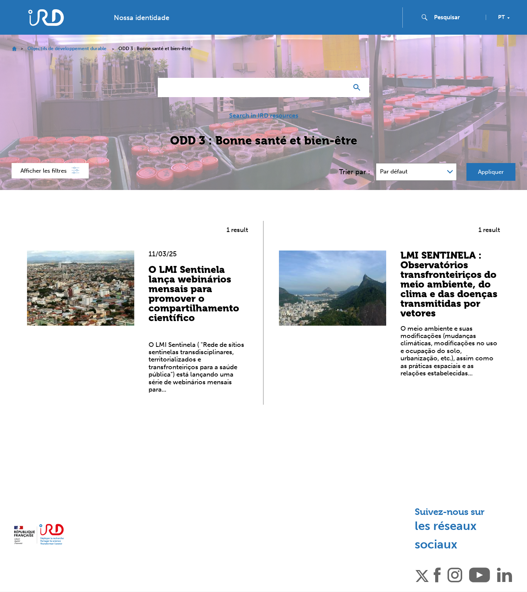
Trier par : (354, 171)
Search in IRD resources (263, 116)
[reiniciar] (339, 87)
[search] (457, 17)
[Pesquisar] (358, 87)
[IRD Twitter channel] (422, 574)
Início (14, 49)
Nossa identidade (141, 17)
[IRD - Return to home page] (46, 17)
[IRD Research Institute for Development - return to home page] (39, 534)
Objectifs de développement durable (66, 48)
